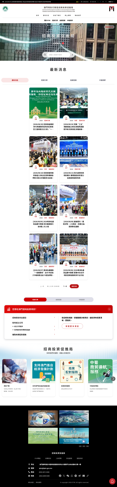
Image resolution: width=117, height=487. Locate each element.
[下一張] (113, 379)
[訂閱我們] (112, 481)
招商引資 (44, 80)
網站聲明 (38, 482)
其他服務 (69, 458)
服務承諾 (80, 458)
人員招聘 (59, 458)
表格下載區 (57, 15)
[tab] (35, 299)
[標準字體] (101, 1)
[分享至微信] (68, 476)
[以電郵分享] (83, 476)
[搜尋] (106, 2)
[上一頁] (80, 446)
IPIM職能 (38, 458)
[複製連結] (87, 476)
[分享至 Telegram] (75, 476)
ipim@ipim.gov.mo (45, 468)
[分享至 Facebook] (60, 476)
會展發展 (73, 80)
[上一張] (4, 379)
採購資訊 (48, 458)
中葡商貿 (102, 80)
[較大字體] (102, 1)
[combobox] (59, 54)
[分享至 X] (64, 476)
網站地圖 (31, 482)
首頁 (37, 15)
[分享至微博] (79, 476)
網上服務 (68, 15)
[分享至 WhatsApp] (72, 476)
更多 (77, 2)
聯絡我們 (78, 15)
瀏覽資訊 (109, 27)
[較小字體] (99, 1)
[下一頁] (87, 446)
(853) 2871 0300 (44, 472)
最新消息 (46, 15)
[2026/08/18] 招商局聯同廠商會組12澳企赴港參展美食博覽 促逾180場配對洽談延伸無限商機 (28, 2)
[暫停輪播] (83, 446)
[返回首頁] (5, 9)
